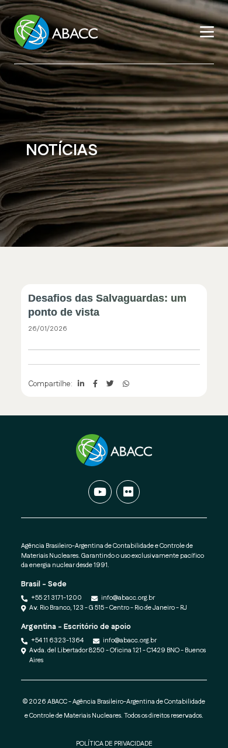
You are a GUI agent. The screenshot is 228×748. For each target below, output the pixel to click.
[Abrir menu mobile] (207, 32)
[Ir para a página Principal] (59, 32)
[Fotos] (128, 492)
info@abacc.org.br (128, 598)
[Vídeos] (100, 492)
